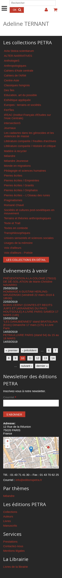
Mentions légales (14, 550)
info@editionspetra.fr (29, 480)
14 (53, 358)
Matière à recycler (15, 151)
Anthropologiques (15, 65)
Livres (7, 521)
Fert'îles (9, 110)
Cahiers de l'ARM (15, 75)
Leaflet (44, 467)
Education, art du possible (20, 95)
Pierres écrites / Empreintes (21, 180)
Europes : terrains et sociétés (22, 105)
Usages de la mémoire (18, 243)
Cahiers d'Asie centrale (18, 70)
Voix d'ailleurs (12, 247)
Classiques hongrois (17, 85)
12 (37, 358)
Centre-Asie (11, 80)
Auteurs (8, 516)
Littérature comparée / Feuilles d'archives (30, 141)
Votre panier (54, 11)
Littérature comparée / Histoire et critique (30, 146)
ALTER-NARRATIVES (18, 55)
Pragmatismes (13, 200)
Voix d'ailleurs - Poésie (18, 252)
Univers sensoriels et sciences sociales (29, 238)
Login (44, 11)
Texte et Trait (12, 223)
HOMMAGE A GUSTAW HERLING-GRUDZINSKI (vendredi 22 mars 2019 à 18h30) (28, 295)
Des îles (9, 90)
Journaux (10, 128)
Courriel (9, 397)
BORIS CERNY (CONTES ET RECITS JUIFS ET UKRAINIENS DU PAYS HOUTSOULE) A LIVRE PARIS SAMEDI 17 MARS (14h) (30, 310)
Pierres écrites (13, 175)
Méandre (9, 156)
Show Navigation (4, 5)
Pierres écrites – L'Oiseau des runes (27, 195)
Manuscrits (10, 525)
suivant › (26, 365)
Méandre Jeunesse (16, 160)
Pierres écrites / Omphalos (21, 190)
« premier (12, 350)
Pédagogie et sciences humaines (25, 170)
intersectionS (12, 123)
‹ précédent (29, 350)
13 (45, 358)
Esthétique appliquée (17, 100)
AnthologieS (11, 60)
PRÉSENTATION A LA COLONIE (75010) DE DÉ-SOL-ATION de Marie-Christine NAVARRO (29, 282)
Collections (10, 512)
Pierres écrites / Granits (19, 185)
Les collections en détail (26, 260)
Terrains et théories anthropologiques (27, 218)
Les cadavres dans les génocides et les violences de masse (29, 134)
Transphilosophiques (17, 233)
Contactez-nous (13, 546)
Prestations (10, 541)
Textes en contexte (16, 228)
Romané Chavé (14, 205)
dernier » (42, 365)
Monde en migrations (17, 165)
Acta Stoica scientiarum (19, 50)
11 (30, 358)
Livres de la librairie (15, 566)
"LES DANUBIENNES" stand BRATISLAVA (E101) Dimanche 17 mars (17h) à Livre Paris (30, 325)
